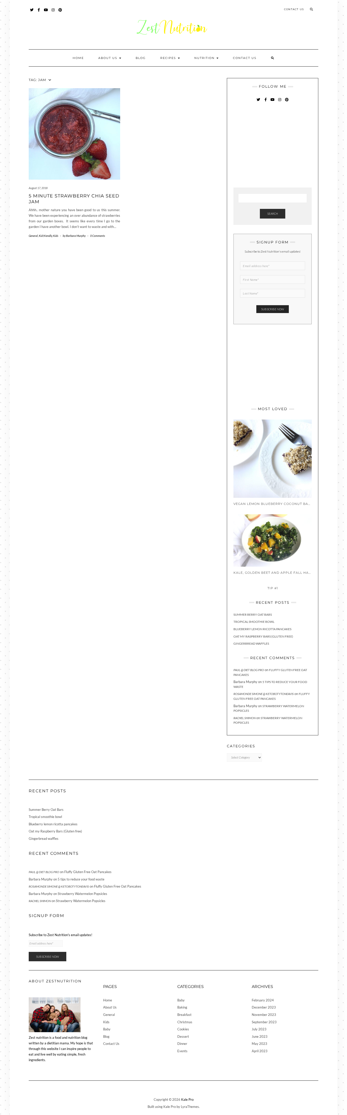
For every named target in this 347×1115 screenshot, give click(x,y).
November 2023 (264, 1015)
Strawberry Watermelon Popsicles (82, 894)
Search (272, 213)
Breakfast (184, 1015)
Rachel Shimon (244, 718)
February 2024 (263, 1000)
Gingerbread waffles (251, 643)
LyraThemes (190, 1107)
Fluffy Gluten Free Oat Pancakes (88, 872)
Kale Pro (187, 1099)
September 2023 (264, 1022)
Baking (182, 1007)
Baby (107, 1029)
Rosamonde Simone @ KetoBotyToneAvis (263, 694)
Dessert (183, 1036)
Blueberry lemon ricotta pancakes (262, 629)
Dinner (182, 1044)
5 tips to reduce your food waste (81, 879)
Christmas (184, 1022)
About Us (108, 58)
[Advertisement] (271, 145)
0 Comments (97, 235)
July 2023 (259, 1029)
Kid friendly (45, 235)
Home (78, 58)
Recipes (168, 58)
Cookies (183, 1029)
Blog (141, 58)
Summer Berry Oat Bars (252, 614)
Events (182, 1051)
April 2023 (259, 1051)
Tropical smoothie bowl (253, 622)
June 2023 (259, 1036)
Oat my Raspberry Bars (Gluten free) (263, 636)
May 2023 (259, 1044)
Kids (55, 235)
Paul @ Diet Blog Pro (248, 670)
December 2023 (264, 1007)
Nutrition (205, 58)
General (33, 235)
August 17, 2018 (38, 188)
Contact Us (294, 9)
